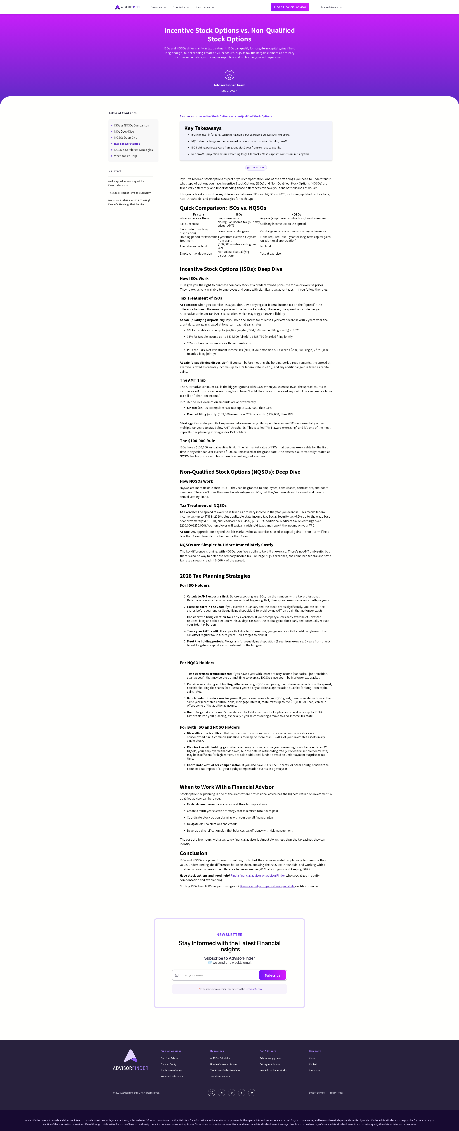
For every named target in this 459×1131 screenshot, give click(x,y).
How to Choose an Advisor (224, 1064)
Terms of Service (253, 989)
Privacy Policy (336, 1092)
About (312, 1058)
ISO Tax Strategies (127, 144)
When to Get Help (125, 156)
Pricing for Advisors (270, 1064)
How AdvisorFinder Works (273, 1070)
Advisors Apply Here (270, 1058)
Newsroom (314, 1070)
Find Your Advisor (170, 1058)
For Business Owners (171, 1070)
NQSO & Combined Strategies (133, 150)
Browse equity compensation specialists (267, 886)
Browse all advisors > (172, 1076)
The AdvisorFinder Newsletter (225, 1070)
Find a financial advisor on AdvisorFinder (258, 875)
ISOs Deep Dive (124, 131)
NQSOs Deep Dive (125, 138)
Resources (187, 116)
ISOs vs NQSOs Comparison (131, 125)
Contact (313, 1064)
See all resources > (220, 1076)
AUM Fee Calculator (220, 1058)
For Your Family (168, 1064)
